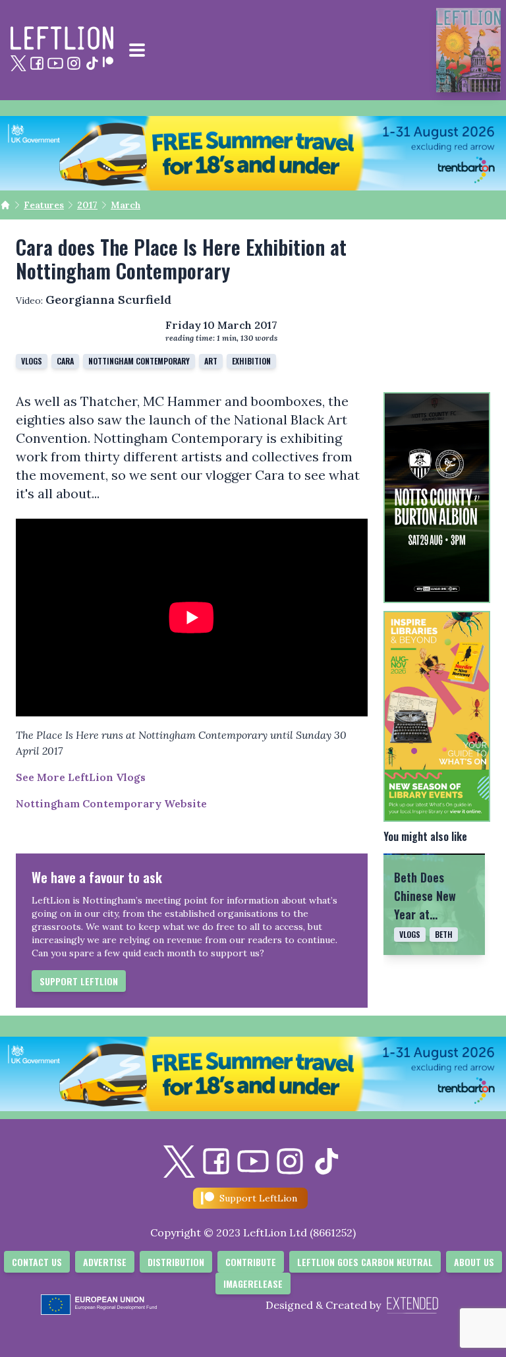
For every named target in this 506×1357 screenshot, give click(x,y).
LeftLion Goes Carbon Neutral (365, 1262)
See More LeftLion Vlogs (81, 777)
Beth (444, 934)
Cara (65, 360)
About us (474, 1262)
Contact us (37, 1262)
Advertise (104, 1262)
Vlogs (31, 360)
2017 (87, 205)
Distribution (176, 1262)
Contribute (250, 1262)
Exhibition (251, 360)
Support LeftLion (79, 981)
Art (210, 360)
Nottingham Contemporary (139, 360)
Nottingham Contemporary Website (111, 803)
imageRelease (253, 1283)
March (125, 205)
